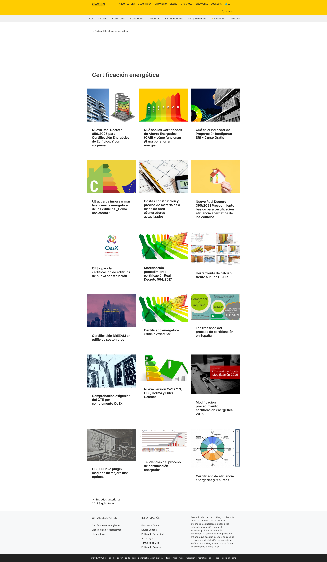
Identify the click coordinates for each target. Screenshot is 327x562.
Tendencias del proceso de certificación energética (162, 466)
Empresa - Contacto (151, 525)
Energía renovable (197, 18)
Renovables (201, 4)
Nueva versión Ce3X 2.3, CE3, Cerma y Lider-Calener (163, 393)
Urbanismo (161, 4)
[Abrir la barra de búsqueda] (222, 11)
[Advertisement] (163, 53)
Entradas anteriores (107, 499)
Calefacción (153, 18)
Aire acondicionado (174, 18)
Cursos (89, 18)
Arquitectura (127, 4)
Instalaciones (136, 18)
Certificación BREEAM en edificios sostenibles (111, 337)
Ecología (216, 4)
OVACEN (98, 4)
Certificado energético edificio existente (161, 332)
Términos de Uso (150, 543)
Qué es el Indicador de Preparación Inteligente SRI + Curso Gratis (214, 133)
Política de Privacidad (152, 534)
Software (102, 18)
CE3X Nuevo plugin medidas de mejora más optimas (110, 473)
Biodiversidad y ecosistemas (106, 529)
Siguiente (106, 503)
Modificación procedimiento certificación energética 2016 (214, 408)
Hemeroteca (98, 534)
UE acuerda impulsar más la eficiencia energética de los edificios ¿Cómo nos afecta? (111, 207)
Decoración (144, 4)
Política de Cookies (151, 547)
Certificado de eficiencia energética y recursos (215, 478)
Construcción (118, 18)
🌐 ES (227, 4)
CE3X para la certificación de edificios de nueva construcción (111, 272)
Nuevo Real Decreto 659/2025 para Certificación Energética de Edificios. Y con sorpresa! (110, 137)
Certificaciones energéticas (106, 525)
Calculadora (235, 18)
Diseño (173, 4)
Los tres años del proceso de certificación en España (214, 331)
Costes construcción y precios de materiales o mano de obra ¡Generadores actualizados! (162, 208)
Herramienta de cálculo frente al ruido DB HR (214, 275)
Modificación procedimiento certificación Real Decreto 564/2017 (158, 273)
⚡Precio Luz (217, 18)
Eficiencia (186, 4)
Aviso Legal (147, 538)
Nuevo (229, 11)
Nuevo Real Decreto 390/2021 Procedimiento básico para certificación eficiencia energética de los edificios (215, 209)
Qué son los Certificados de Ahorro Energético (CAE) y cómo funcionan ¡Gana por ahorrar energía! (163, 137)
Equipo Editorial (149, 529)
